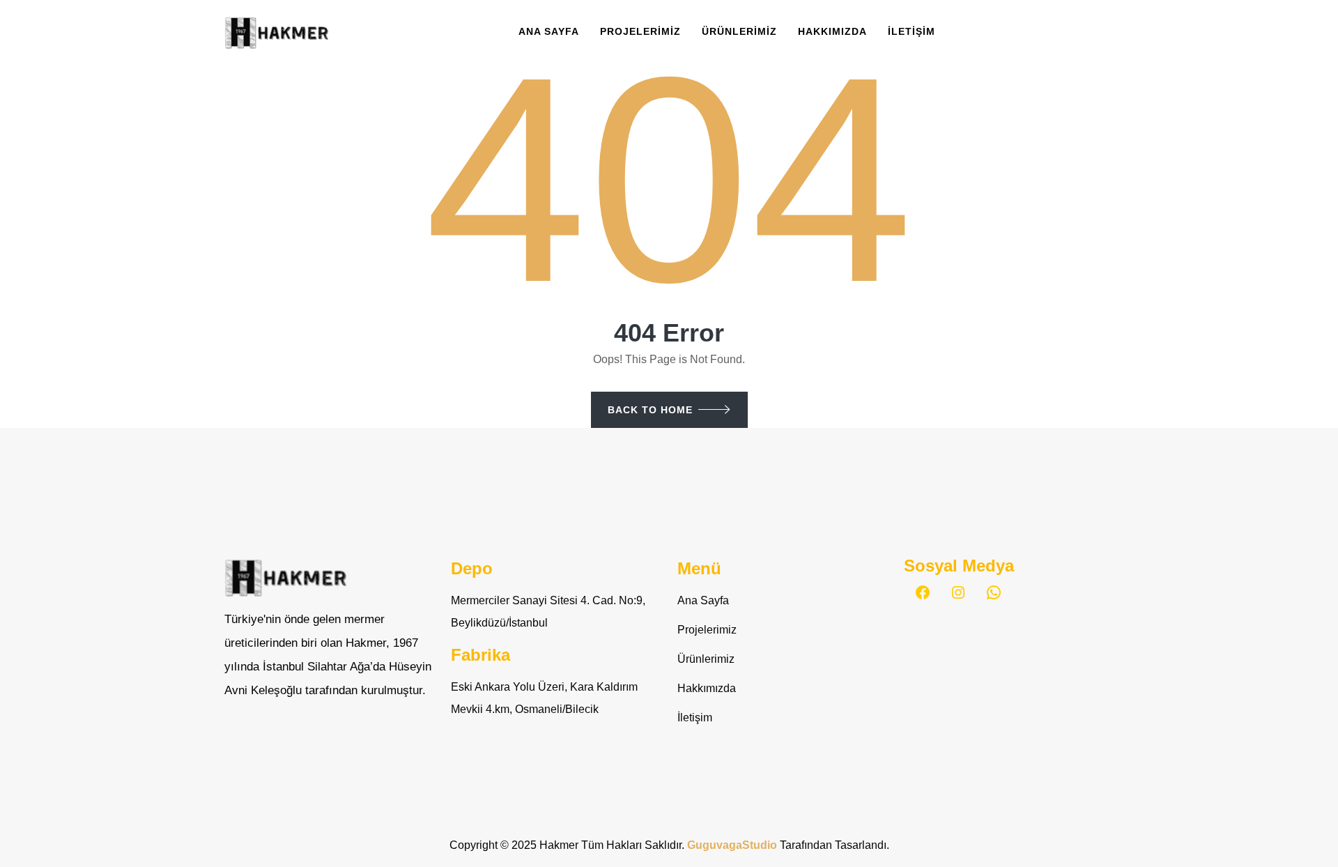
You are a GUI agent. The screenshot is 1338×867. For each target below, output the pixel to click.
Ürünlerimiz (739, 31)
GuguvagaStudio (733, 845)
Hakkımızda (832, 31)
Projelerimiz (640, 31)
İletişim (911, 31)
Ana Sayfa (548, 31)
